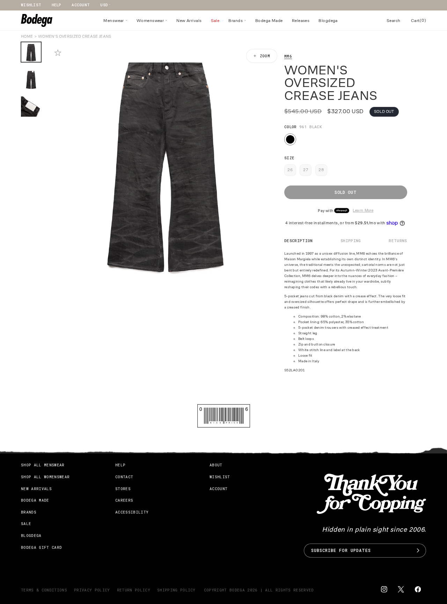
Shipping (350, 240)
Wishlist (31, 4)
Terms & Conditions (44, 589)
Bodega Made (35, 500)
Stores (123, 488)
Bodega (237, 589)
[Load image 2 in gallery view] (31, 79)
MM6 (288, 56)
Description (298, 240)
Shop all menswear (43, 464)
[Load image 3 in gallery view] (31, 106)
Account (81, 4)
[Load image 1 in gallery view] (31, 52)
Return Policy (133, 589)
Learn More (363, 211)
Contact (124, 476)
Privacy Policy (92, 589)
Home (27, 36)
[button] (115, 20)
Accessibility (131, 512)
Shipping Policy (176, 589)
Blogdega (31, 535)
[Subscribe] (418, 550)
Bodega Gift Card (41, 547)
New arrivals (36, 488)
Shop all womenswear (45, 476)
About (216, 464)
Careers (124, 500)
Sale (26, 523)
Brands (28, 512)
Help (56, 4)
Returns (398, 240)
